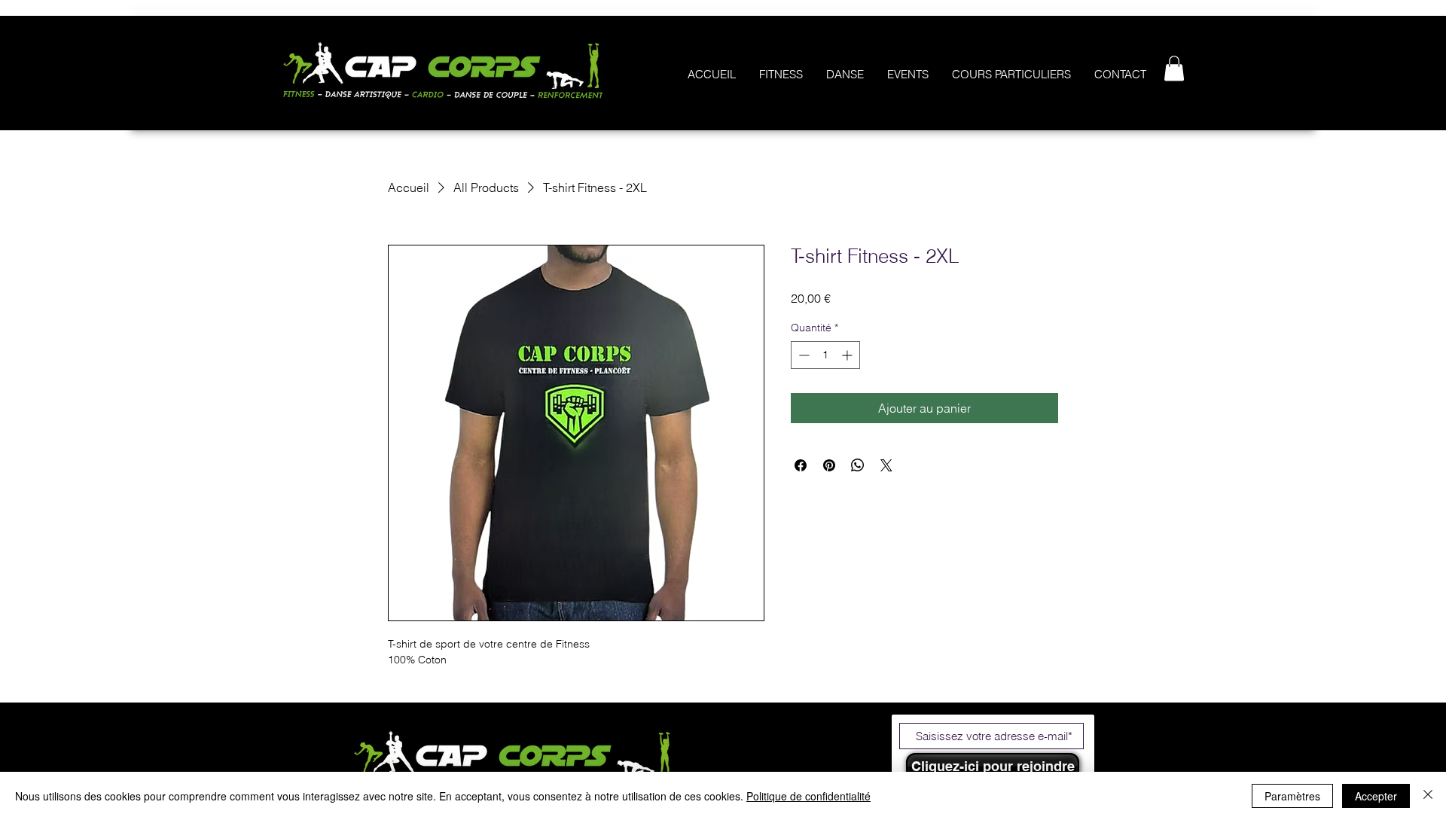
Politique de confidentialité (808, 795)
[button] (1174, 68)
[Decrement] (802, 355)
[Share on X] (886, 465)
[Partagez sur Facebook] (801, 465)
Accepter (1376, 795)
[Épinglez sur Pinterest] (829, 465)
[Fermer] (1428, 796)
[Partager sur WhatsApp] (858, 465)
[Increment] (848, 355)
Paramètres (1292, 795)
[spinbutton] (825, 355)
